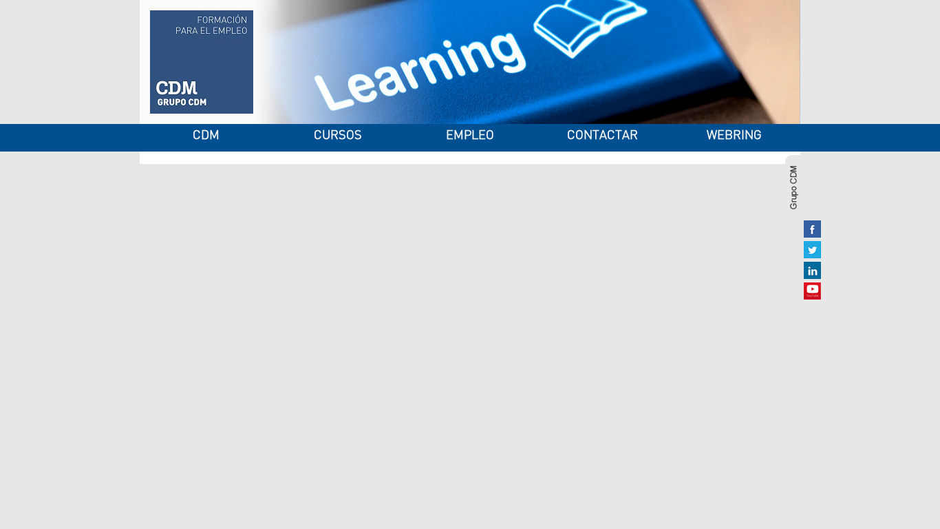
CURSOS (338, 136)
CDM (206, 136)
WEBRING (734, 136)
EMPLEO (470, 136)
